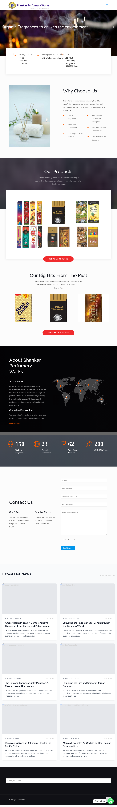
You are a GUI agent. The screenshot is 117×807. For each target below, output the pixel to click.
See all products (58, 259)
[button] (3, 27)
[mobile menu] (107, 5)
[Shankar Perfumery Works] (29, 5)
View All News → (107, 575)
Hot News (50, 618)
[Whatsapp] (111, 801)
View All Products (58, 333)
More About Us (14, 423)
